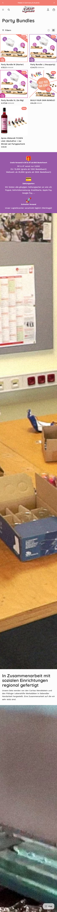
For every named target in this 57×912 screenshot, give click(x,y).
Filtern (8, 30)
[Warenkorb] (54, 10)
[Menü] (3, 10)
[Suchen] (9, 10)
